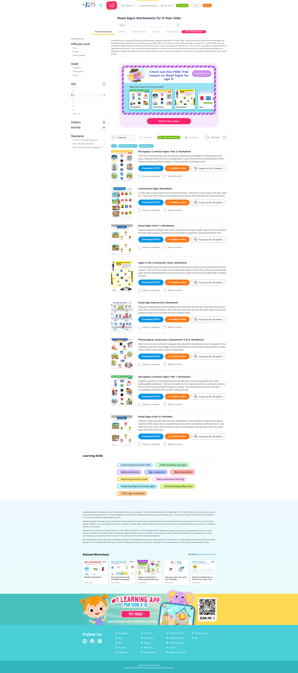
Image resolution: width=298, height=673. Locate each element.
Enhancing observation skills (136, 464)
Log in (195, 5)
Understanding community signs (138, 486)
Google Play (148, 638)
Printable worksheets (103, 31)
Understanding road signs (173, 464)
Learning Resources (148, 6)
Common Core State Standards (85, 140)
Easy (75, 48)
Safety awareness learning (170, 479)
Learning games (171, 31)
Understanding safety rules (178, 486)
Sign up (207, 5)
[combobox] (125, 137)
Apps (120, 638)
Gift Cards (168, 6)
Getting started (150, 652)
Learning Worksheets (206, 554)
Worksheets (123, 633)
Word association (183, 472)
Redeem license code (177, 652)
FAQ (196, 638)
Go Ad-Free (182, 5)
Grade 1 (76, 75)
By (114, 137)
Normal (76, 51)
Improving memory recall (134, 479)
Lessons (121, 31)
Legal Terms (142, 665)
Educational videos (138, 31)
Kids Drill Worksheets (194, 31)
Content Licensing (201, 633)
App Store (148, 633)
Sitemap (147, 643)
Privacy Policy (154, 665)
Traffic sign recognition (133, 493)
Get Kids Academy (176, 643)
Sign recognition (156, 472)
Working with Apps (176, 638)
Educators (128, 6)
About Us (122, 647)
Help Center (148, 647)
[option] (95, 572)
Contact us (122, 652)
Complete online (177, 168)
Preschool (77, 68)
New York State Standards (83, 143)
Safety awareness (130, 472)
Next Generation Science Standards (87, 147)
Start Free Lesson (168, 121)
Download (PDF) (151, 168)
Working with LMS (176, 633)
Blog (120, 643)
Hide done (215, 137)
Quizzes (156, 31)
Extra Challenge (79, 55)
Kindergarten (78, 71)
